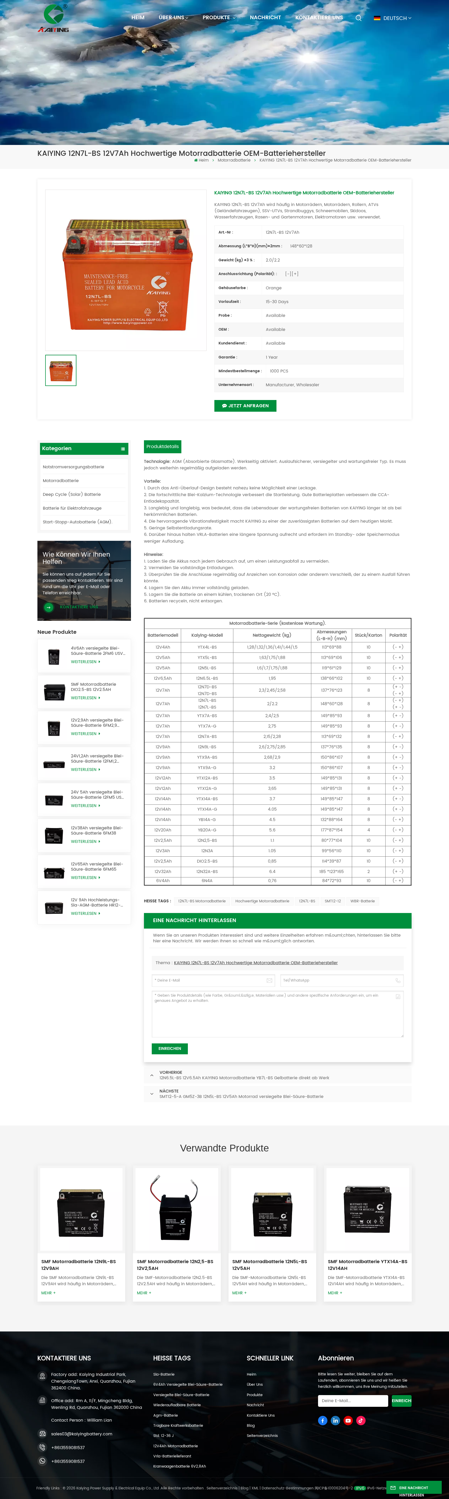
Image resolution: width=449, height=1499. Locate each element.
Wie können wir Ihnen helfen (76, 558)
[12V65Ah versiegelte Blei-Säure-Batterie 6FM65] (54, 871)
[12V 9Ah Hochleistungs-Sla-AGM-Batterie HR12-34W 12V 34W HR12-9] (54, 907)
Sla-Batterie (164, 1374)
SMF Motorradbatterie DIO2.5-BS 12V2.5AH (93, 687)
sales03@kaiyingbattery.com (81, 1434)
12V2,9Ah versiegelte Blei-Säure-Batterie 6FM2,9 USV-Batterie (97, 723)
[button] (421, 1232)
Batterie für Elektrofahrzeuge (72, 508)
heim (137, 18)
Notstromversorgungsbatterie (73, 467)
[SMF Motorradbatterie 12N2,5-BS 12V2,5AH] (81, 1209)
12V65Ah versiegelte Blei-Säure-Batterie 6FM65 (97, 867)
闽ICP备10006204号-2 (334, 1488)
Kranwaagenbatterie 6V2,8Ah (179, 1466)
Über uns (171, 18)
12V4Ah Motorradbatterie (175, 1446)
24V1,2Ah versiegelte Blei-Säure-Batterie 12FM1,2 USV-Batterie (97, 759)
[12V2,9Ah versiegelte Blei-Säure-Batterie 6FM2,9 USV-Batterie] (54, 728)
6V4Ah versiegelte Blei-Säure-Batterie (188, 1385)
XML (255, 1488)
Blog (251, 1426)
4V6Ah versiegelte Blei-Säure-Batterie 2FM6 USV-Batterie (98, 651)
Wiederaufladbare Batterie (177, 1405)
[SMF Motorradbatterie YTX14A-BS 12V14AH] (272, 1209)
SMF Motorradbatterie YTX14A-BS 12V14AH (272, 1265)
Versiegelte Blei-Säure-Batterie (181, 1395)
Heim (251, 1374)
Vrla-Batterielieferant (172, 1456)
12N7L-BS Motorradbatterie (202, 901)
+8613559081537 (68, 1447)
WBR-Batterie (363, 901)
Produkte (217, 18)
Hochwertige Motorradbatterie (262, 901)
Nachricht (265, 18)
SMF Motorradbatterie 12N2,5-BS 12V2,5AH (79, 1265)
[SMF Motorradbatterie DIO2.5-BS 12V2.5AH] (54, 692)
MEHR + (48, 1293)
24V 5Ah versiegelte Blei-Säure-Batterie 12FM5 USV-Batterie (99, 795)
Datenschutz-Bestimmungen (288, 1488)
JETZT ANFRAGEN (248, 406)
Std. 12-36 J (163, 1436)
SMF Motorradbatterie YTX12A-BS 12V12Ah (367, 1265)
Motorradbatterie (234, 160)
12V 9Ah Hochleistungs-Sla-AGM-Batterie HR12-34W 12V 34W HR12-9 (96, 902)
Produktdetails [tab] (163, 446)
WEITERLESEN (84, 662)
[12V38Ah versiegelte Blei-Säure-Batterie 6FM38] (54, 835)
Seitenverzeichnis (262, 1436)
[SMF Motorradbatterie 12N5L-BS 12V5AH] (177, 1209)
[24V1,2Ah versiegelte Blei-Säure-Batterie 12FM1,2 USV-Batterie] (54, 763)
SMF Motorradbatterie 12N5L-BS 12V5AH (174, 1265)
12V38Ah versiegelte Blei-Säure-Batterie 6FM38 (97, 830)
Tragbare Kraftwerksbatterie (178, 1426)
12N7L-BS (307, 901)
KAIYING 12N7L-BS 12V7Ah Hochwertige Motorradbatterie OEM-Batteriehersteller (256, 963)
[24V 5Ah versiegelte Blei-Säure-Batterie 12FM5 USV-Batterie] (54, 799)
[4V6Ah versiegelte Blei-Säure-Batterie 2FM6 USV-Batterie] (54, 656)
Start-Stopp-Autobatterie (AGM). (78, 522)
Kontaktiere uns (319, 18)
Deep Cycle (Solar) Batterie (72, 494)
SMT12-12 (333, 901)
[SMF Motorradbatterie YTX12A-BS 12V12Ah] (368, 1209)
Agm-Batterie (165, 1415)
